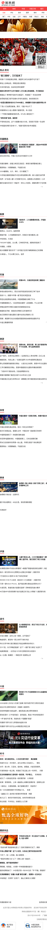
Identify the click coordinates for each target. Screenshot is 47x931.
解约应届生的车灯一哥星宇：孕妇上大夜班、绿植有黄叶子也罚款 (23, 183)
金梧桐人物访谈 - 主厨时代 (9, 494)
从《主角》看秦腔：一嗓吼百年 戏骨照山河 (15, 655)
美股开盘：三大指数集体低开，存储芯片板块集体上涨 (19, 235)
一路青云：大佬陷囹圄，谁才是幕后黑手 (14, 786)
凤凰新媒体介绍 (5, 902)
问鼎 (41, 770)
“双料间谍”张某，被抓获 (8, 118)
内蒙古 (25, 17)
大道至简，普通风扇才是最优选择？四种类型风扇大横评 (20, 588)
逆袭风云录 (41, 782)
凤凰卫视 (32, 9)
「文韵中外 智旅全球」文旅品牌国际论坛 (14, 371)
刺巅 (30, 794)
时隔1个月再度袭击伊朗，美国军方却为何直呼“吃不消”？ (20, 79)
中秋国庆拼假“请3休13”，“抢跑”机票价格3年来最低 (18, 126)
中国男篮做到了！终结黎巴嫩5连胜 (12, 435)
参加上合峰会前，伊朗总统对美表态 (13, 83)
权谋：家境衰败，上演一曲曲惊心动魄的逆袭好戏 (17, 782)
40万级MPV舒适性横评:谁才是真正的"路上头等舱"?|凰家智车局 (23, 591)
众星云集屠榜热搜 (6, 322)
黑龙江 (36, 17)
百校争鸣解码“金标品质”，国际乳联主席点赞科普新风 (19, 711)
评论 (11, 13)
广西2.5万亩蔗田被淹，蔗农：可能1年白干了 (16, 106)
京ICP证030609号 (33, 915)
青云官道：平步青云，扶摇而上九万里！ (14, 801)
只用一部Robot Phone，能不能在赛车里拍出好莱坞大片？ (21, 584)
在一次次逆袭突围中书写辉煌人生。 (13, 790)
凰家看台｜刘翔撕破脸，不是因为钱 (13, 167)
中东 (9, 17)
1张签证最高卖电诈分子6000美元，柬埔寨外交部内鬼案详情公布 (23, 102)
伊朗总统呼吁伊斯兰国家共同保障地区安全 (15, 307)
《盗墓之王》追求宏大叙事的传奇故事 (13, 794)
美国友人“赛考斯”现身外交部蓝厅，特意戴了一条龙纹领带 (20, 95)
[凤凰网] (8, 5)
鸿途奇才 (33, 786)
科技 (23, 9)
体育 (2, 410)
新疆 (30, 17)
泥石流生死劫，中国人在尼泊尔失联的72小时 (16, 156)
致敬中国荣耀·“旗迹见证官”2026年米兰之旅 (15, 375)
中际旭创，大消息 (6, 239)
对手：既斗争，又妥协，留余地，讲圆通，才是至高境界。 (21, 767)
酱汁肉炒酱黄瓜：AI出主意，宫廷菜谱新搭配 (16, 502)
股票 (27, 13)
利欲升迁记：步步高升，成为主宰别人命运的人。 (17, 763)
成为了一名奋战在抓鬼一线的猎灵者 (13, 778)
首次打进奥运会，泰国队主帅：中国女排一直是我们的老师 (21, 431)
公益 (2, 686)
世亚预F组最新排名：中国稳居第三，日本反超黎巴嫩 (19, 439)
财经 (14, 9)
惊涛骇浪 (38, 774)
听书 (2, 753)
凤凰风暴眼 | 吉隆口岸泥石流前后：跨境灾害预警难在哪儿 (21, 163)
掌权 (38, 763)
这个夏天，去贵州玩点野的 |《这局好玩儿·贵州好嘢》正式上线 (22, 356)
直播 (4, 13)
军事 (2, 274)
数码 (35, 13)
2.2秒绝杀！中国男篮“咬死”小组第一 (14, 63)
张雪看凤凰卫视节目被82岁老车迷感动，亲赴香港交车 (19, 99)
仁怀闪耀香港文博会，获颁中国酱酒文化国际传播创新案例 (21, 367)
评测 (43, 13)
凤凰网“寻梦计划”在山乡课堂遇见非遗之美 (15, 726)
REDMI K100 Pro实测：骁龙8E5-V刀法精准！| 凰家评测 (20, 580)
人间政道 (30, 778)
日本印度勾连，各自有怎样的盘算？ (13, 87)
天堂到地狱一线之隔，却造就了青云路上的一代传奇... (19, 770)
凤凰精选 (4, 139)
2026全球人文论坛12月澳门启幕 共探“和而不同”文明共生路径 (22, 703)
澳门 (3, 17)
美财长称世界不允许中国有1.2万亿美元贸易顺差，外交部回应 (22, 91)
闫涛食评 (3, 510)
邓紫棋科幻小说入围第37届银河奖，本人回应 (16, 110)
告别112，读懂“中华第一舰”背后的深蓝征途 (15, 295)
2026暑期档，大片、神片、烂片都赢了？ (14, 171)
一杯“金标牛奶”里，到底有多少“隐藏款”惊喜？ (16, 719)
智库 (19, 13)
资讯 (4, 9)
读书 (2, 618)
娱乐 (42, 9)
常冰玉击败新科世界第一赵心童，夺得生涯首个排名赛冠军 (21, 442)
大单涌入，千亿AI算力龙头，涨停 (12, 254)
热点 (2, 70)
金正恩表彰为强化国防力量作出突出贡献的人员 (17, 315)
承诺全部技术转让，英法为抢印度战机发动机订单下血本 (20, 291)
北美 (14, 17)
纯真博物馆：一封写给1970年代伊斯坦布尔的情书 (18, 651)
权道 (28, 790)
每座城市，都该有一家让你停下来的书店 (14, 639)
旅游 (2, 338)
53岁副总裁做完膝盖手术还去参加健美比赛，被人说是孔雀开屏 (22, 175)
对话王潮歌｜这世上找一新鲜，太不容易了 (15, 636)
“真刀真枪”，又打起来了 (11, 75)
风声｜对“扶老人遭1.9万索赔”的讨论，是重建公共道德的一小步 (22, 179)
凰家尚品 (4, 830)
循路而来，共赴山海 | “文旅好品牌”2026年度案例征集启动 (21, 360)
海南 (42, 17)
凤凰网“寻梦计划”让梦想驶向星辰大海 (13, 722)
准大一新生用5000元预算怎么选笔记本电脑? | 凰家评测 (20, 572)
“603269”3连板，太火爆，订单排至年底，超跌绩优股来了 (20, 242)
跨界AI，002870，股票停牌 (10, 231)
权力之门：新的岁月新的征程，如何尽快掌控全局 (17, 798)
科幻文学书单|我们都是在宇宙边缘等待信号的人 (17, 643)
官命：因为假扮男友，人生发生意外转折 (14, 759)
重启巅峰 (34, 759)
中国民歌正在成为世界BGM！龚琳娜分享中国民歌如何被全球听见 (23, 379)
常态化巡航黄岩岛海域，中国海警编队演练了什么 (17, 299)
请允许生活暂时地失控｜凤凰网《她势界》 (15, 707)
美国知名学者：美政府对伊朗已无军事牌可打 (16, 311)
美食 (2, 477)
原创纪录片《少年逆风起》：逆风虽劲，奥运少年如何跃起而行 (22, 715)
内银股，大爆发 (5, 246)
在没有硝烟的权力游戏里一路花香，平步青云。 (17, 774)
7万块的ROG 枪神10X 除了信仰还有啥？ (14, 576)
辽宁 (19, 17)
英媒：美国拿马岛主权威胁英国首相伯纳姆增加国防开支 (20, 318)
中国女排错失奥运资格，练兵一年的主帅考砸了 (17, 427)
